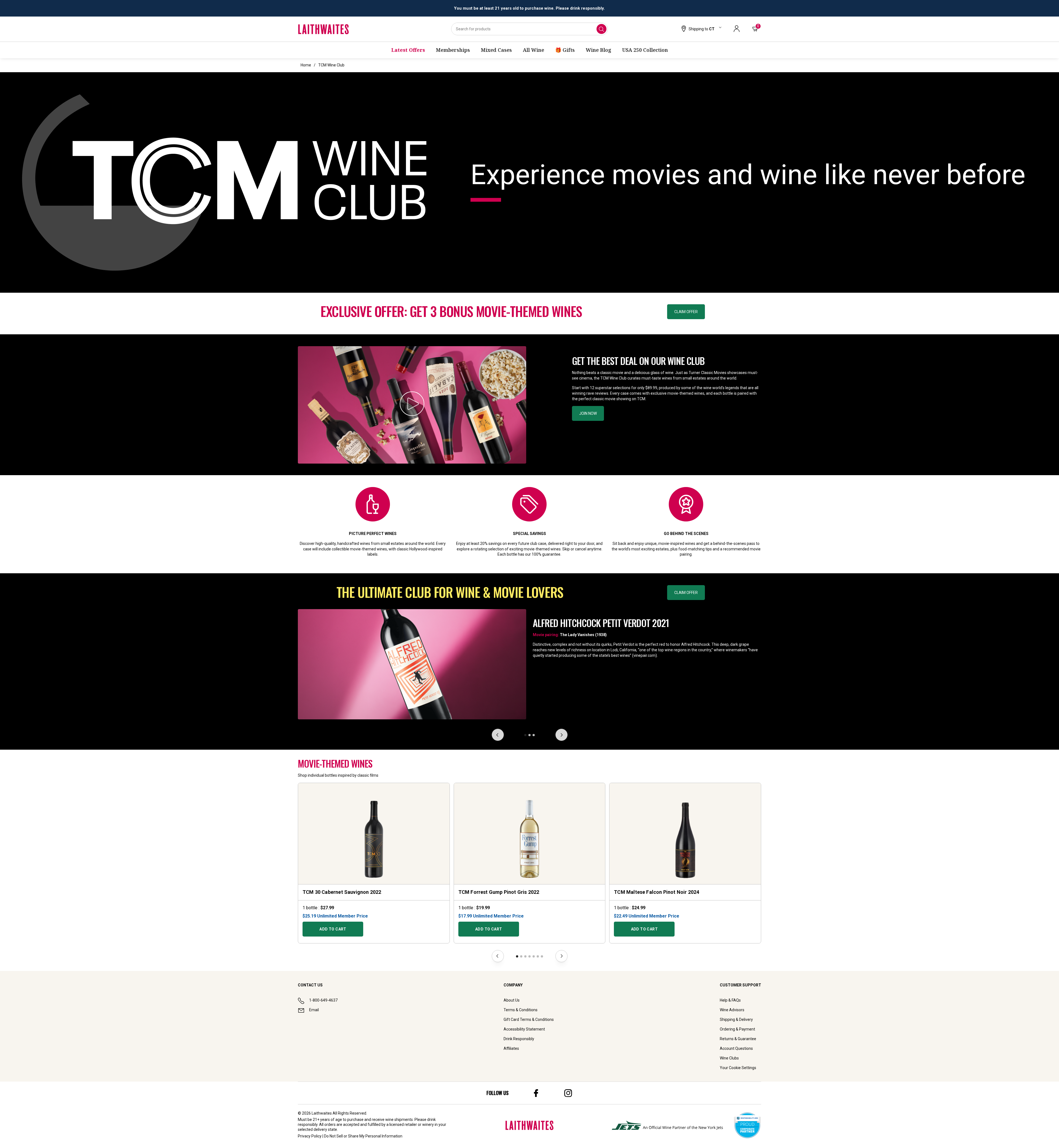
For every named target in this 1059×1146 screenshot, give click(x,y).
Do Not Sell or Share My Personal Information (363, 1136)
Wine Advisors (732, 1010)
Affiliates (511, 1048)
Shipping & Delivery (736, 1019)
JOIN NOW (588, 413)
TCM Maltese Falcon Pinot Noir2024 (656, 892)
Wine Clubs (729, 1058)
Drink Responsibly (519, 1039)
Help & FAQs (730, 1000)
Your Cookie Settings (738, 1068)
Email (314, 1010)
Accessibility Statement (524, 1029)
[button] (700, 29)
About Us (512, 1000)
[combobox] (529, 29)
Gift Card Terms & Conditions (529, 1019)
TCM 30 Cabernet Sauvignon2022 (342, 892)
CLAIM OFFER (686, 312)
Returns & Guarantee (738, 1039)
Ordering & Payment (737, 1029)
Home (306, 65)
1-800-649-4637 (323, 1000)
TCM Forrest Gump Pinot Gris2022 (498, 892)
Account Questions (736, 1048)
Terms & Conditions (520, 1010)
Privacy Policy (310, 1136)
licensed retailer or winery (411, 1124)
